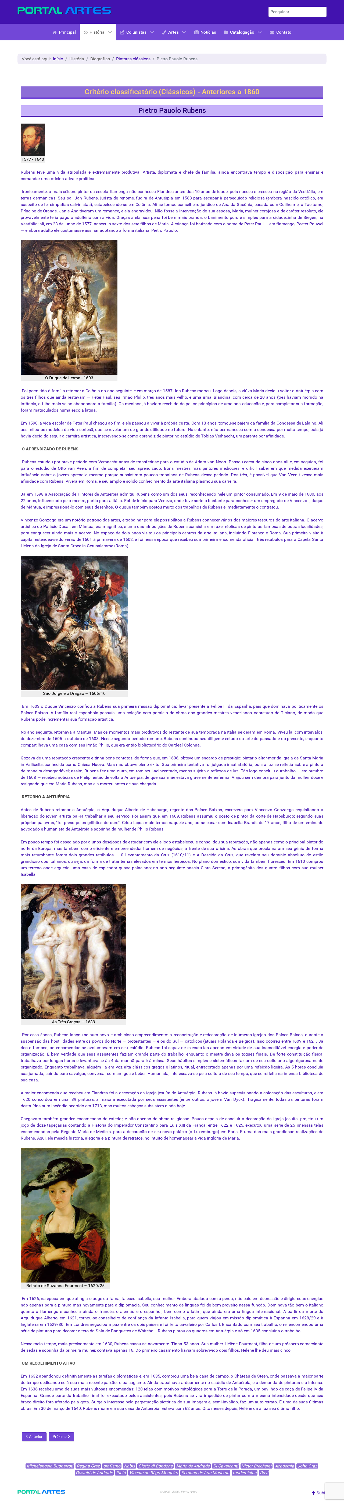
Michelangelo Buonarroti (50, 1466)
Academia (284, 1466)
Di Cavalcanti (225, 1466)
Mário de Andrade (193, 1466)
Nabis (129, 1466)
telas (318, 1125)
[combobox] (297, 12)
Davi (264, 1472)
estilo (318, 854)
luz (270, 764)
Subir (321, 1492)
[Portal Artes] (64, 11)
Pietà (121, 1472)
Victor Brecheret (256, 1466)
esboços (135, 1105)
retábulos (274, 539)
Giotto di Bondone (155, 1466)
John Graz (307, 1466)
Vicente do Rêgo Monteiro (153, 1472)
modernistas (244, 1472)
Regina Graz (88, 1466)
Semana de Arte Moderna (205, 1472)
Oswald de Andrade (94, 1472)
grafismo (111, 1466)
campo (222, 1376)
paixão (110, 1382)
